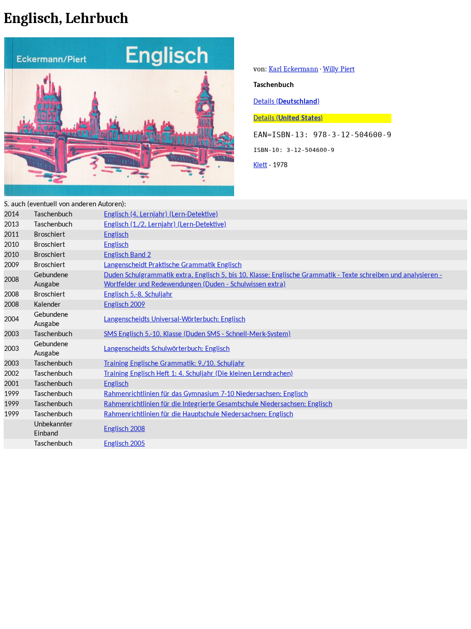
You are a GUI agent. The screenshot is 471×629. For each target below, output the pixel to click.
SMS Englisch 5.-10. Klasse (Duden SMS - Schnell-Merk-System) (197, 334)
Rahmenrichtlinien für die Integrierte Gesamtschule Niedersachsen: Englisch (218, 404)
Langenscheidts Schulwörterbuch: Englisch (167, 349)
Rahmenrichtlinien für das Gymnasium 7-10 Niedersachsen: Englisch (206, 394)
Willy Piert (339, 69)
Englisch (116, 235)
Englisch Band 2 (127, 255)
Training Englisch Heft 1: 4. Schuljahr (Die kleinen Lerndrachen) (198, 374)
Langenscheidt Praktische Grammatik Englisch (172, 265)
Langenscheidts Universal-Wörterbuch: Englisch (174, 319)
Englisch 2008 (124, 429)
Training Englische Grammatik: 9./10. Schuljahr (174, 363)
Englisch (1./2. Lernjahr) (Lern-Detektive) (165, 224)
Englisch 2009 (124, 305)
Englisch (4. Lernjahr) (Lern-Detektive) (161, 214)
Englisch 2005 (124, 444)
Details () (286, 101)
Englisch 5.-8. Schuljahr (138, 294)
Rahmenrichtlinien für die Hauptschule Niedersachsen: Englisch (198, 414)
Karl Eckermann (293, 69)
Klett (260, 165)
